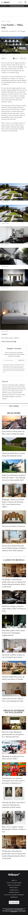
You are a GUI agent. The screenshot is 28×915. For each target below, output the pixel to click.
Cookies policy (14, 890)
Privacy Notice (21, 366)
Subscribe (20, 2)
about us (14, 880)
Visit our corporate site (18, 909)
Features (23, 31)
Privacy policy (14, 887)
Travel (2, 21)
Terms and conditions (14, 885)
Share (5, 58)
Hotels (8, 21)
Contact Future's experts (14, 883)
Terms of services (19, 364)
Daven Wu (5, 31)
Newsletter (24, 58)
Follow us (16, 58)
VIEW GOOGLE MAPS (8, 341)
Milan (21, 67)
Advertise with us (14, 892)
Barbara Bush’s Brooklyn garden (17, 5)
